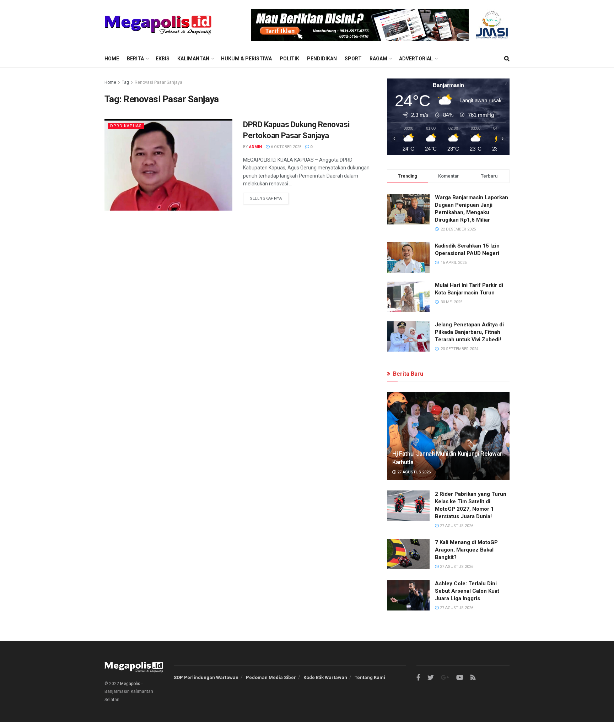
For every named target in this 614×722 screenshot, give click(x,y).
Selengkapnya (266, 198)
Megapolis (130, 683)
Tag (125, 82)
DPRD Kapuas (126, 126)
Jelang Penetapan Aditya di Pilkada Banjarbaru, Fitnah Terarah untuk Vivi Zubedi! (469, 332)
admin (255, 147)
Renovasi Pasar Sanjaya (158, 82)
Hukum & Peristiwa (246, 58)
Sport (353, 58)
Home (111, 58)
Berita (135, 58)
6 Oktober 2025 (285, 147)
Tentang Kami (370, 677)
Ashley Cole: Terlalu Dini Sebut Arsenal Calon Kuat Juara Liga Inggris (467, 591)
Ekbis (162, 58)
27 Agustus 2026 (413, 472)
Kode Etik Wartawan (325, 677)
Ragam (378, 58)
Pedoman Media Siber (271, 677)
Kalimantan (193, 58)
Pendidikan (322, 58)
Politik (289, 58)
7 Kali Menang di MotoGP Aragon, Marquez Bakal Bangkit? (466, 549)
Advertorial (416, 58)
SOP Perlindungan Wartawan (206, 677)
